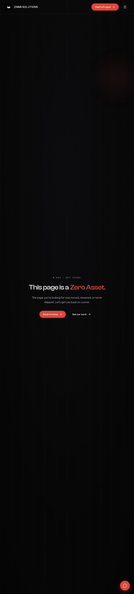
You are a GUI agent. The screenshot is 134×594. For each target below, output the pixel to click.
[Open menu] (124, 6)
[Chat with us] (125, 586)
